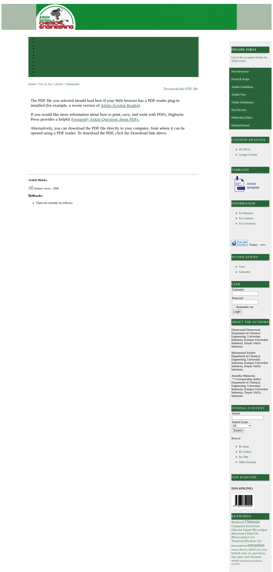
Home (38, 39)
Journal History (42, 69)
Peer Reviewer (240, 71)
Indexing (39, 66)
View (242, 266)
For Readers (246, 213)
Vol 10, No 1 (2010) (51, 84)
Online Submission (242, 102)
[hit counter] (263, 244)
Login (38, 46)
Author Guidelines (242, 86)
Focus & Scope (240, 79)
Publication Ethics (242, 117)
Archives (39, 56)
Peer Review (238, 110)
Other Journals (247, 462)
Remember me (245, 307)
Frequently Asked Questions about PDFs (105, 119)
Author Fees (238, 94)
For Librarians (247, 223)
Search (38, 49)
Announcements (42, 59)
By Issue (244, 446)
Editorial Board (240, 125)
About (38, 42)
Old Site (39, 76)
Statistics (40, 62)
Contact (39, 72)
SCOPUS (244, 149)
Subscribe (244, 271)
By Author (245, 451)
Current (39, 52)
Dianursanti (72, 84)
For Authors (246, 218)
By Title (243, 456)
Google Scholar (248, 154)
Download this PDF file (181, 89)
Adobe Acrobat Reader (119, 105)
